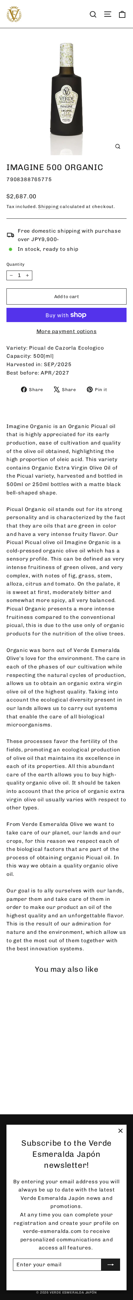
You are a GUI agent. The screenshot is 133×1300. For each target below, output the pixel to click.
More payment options (66, 331)
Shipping (48, 206)
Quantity (15, 264)
